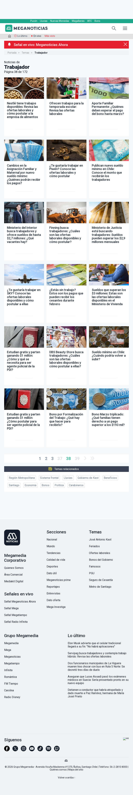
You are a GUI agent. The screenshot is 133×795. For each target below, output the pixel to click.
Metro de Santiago (100, 586)
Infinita (8, 670)
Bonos (45, 485)
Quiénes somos (58, 769)
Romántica (10, 677)
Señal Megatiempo (15, 615)
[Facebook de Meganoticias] (7, 750)
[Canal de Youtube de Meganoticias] (32, 750)
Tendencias (53, 553)
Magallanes (78, 21)
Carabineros (76, 485)
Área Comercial (13, 574)
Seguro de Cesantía (101, 580)
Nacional (52, 539)
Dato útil (52, 573)
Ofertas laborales (99, 553)
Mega (7, 650)
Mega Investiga (56, 607)
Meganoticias (12, 656)
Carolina (9, 690)
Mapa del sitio (75, 769)
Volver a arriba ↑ (66, 777)
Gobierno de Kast (88, 477)
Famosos (94, 566)
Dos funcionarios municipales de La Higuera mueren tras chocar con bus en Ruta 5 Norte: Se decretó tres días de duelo (96, 666)
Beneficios (110, 477)
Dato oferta (53, 600)
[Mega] (66, 760)
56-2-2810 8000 (118, 766)
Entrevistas (53, 593)
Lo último (22, 36)
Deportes (52, 566)
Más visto (50, 36)
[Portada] (9, 36)
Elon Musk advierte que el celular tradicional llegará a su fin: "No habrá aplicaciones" (94, 645)
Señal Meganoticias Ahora (20, 601)
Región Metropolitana (22, 477)
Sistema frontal (49, 477)
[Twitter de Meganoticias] (15, 750)
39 (77, 458)
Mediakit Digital (13, 581)
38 (68, 458)
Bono (97, 21)
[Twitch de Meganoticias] (57, 750)
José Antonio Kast (100, 539)
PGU (91, 573)
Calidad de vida (56, 559)
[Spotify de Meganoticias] (48, 750)
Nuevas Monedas (59, 21)
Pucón (33, 21)
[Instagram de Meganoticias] (23, 750)
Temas (25, 52)
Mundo (51, 546)
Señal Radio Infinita (16, 621)
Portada (12, 52)
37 (59, 458)
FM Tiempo (11, 683)
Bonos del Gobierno (101, 559)
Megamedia (11, 643)
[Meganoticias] (28, 28)
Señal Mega (11, 608)
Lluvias (43, 21)
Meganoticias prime (59, 580)
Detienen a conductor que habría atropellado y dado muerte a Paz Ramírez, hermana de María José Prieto (96, 693)
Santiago (14, 485)
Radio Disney (12, 697)
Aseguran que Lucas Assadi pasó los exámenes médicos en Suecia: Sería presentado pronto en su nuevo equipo (98, 680)
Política (59, 485)
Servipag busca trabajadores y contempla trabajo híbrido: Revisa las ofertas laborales (97, 655)
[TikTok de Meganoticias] (40, 750)
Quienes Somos (14, 568)
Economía (30, 485)
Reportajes (53, 586)
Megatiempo (12, 663)
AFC (89, 21)
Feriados (94, 546)
